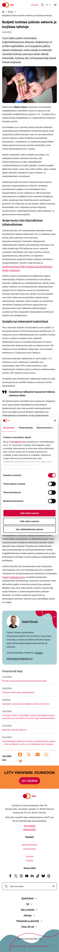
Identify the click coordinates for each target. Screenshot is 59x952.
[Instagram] (21, 876)
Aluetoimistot (29, 829)
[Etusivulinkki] (8, 4)
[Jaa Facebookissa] (20, 754)
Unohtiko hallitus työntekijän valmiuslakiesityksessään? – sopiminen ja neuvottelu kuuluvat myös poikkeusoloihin (29, 717)
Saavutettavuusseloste (38, 946)
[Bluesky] (43, 876)
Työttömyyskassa (29, 844)
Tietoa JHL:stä (27, 926)
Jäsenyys (27, 915)
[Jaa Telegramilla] (20, 761)
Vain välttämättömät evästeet (29, 529)
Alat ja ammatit (27, 909)
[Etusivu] (3, 12)
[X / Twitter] (15, 876)
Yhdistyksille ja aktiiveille (27, 921)
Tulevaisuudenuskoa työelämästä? (18, 692)
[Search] (53, 886)
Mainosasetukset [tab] (45, 427)
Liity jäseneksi (29, 848)
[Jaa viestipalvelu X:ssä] (29, 754)
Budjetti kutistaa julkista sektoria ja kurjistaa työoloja (27, 15)
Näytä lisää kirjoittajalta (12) (20, 658)
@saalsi (39, 652)
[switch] (52, 484)
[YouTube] (26, 876)
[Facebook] (10, 876)
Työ (27, 904)
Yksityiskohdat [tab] (25, 427)
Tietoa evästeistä (18, 946)
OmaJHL (35, 4)
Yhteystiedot (29, 825)
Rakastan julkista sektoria (14, 729)
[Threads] (48, 876)
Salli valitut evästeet (29, 521)
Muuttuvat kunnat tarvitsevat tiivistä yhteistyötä (24, 680)
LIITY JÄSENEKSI (29, 780)
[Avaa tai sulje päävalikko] (55, 5)
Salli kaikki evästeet (29, 513)
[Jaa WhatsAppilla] (46, 754)
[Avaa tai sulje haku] (42, 5)
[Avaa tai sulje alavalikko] (36, 898)
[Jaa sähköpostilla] (37, 754)
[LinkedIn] (32, 876)
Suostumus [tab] (8, 427)
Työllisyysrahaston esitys (13, 577)
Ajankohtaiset (28, 898)
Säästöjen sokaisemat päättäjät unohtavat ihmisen (26, 703)
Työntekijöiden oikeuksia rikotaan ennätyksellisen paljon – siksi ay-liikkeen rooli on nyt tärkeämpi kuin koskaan (28, 742)
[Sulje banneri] (55, 420)
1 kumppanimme (17, 442)
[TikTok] (37, 876)
